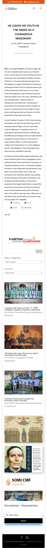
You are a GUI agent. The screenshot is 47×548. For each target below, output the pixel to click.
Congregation (23, 46)
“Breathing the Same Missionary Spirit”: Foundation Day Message (21, 354)
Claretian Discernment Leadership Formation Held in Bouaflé (19, 400)
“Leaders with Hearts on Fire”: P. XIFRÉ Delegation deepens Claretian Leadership (22, 309)
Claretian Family (29, 43)
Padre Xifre (19, 312)
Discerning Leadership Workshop (28, 403)
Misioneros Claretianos (14, 541)
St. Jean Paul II (10, 406)
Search (23, 521)
